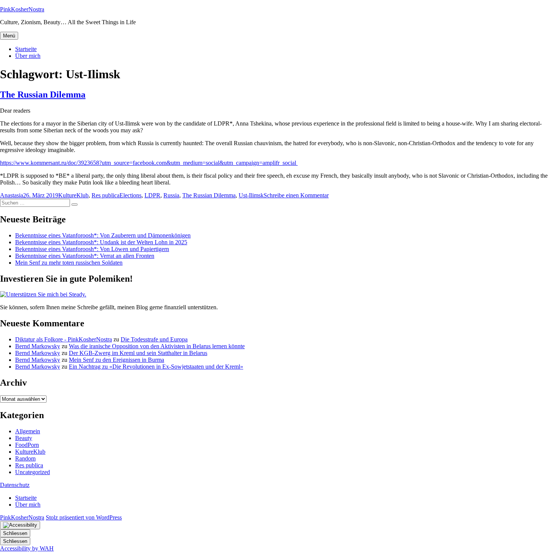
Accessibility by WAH (27, 548)
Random (25, 458)
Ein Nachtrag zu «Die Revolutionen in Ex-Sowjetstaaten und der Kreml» (156, 366)
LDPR (152, 195)
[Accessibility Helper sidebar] (20, 525)
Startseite (26, 49)
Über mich (27, 56)
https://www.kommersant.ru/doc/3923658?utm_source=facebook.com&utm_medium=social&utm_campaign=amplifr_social (149, 163)
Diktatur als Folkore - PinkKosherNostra (63, 339)
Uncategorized (32, 472)
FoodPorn (27, 445)
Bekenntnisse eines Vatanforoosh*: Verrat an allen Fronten (84, 256)
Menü (9, 36)
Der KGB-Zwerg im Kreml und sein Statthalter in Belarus (138, 353)
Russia (171, 195)
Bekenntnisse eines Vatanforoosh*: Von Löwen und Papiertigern (92, 249)
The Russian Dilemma (42, 94)
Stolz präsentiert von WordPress (84, 517)
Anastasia (11, 195)
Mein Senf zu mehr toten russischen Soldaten (69, 262)
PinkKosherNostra (22, 9)
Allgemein (27, 431)
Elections (130, 195)
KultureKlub (73, 195)
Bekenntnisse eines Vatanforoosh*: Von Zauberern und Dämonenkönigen (103, 235)
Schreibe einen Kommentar (296, 195)
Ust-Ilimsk (251, 195)
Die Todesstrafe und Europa (154, 339)
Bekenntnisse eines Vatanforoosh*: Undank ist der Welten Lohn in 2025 (101, 242)
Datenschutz (15, 485)
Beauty (23, 438)
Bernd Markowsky (37, 346)
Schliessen (15, 533)
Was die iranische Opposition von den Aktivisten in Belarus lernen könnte (157, 346)
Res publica (106, 195)
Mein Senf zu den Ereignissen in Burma (116, 360)
